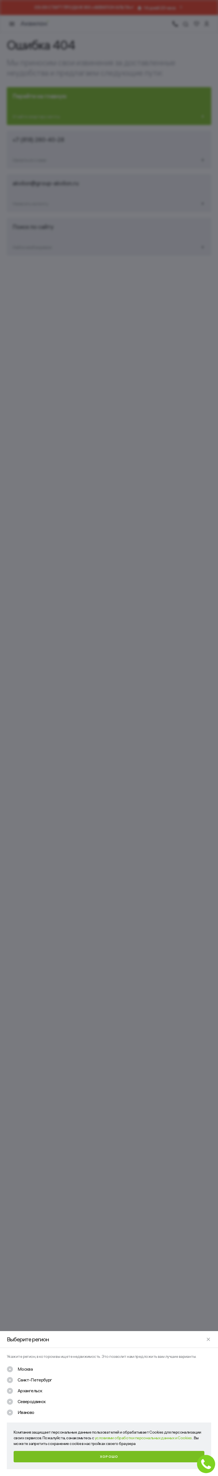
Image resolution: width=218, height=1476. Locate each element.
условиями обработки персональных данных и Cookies (143, 1438)
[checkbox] (20, 1369)
